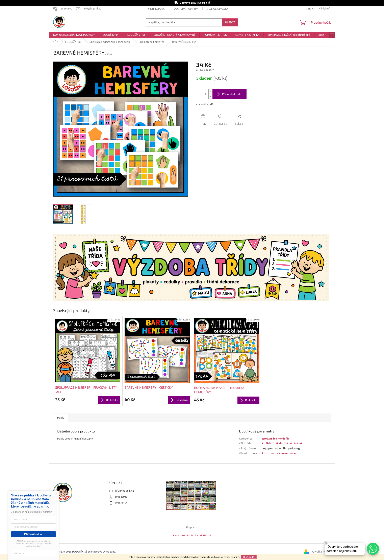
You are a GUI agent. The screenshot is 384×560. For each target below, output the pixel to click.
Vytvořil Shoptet (321, 552)
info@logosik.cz (124, 491)
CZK (308, 8)
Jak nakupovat (157, 9)
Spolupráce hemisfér (275, 439)
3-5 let (288, 444)
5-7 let (298, 444)
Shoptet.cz (192, 527)
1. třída (266, 444)
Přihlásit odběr (33, 534)
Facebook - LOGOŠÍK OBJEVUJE (192, 536)
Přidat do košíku (232, 94)
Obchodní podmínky (186, 9)
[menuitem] (74, 35)
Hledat (230, 22)
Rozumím (248, 556)
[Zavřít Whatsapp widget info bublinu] (326, 543)
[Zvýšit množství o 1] (210, 91)
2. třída (278, 444)
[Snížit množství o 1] (210, 96)
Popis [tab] (60, 418)
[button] (373, 549)
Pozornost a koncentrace (279, 453)
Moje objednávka (217, 9)
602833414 (121, 503)
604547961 (121, 497)
